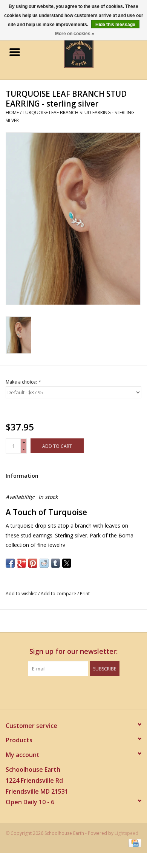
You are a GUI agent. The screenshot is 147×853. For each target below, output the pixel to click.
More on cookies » (74, 33)
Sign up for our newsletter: (73, 651)
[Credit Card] (133, 842)
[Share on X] (66, 563)
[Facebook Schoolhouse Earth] (53, 692)
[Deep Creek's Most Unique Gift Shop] (90, 52)
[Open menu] (14, 51)
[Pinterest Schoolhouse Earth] (80, 692)
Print (85, 593)
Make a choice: (23, 382)
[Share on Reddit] (44, 563)
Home (12, 112)
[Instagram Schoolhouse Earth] (94, 692)
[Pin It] (32, 563)
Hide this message (115, 24)
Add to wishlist (22, 593)
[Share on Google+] (21, 563)
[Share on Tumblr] (55, 563)
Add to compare (59, 593)
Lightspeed (126, 833)
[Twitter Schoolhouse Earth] (67, 692)
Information (22, 475)
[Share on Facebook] (10, 563)
